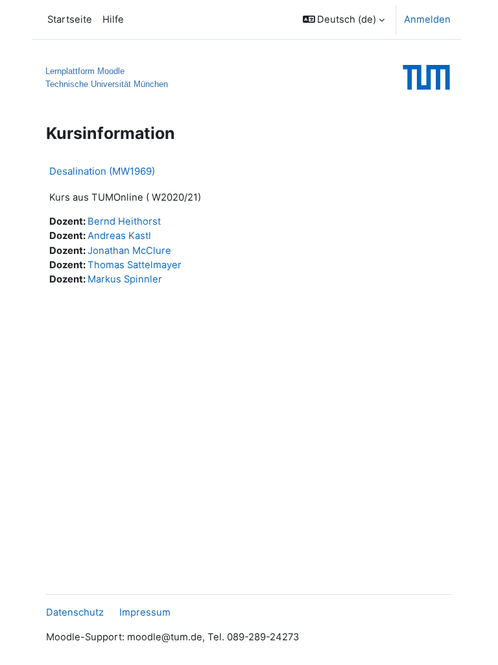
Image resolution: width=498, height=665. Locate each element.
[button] (344, 19)
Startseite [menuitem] (69, 19)
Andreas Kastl (119, 236)
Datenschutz (75, 612)
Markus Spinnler (125, 279)
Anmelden (427, 19)
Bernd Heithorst (124, 221)
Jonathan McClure (129, 251)
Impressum (145, 612)
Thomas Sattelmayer (135, 265)
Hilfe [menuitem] (113, 19)
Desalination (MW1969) (102, 171)
